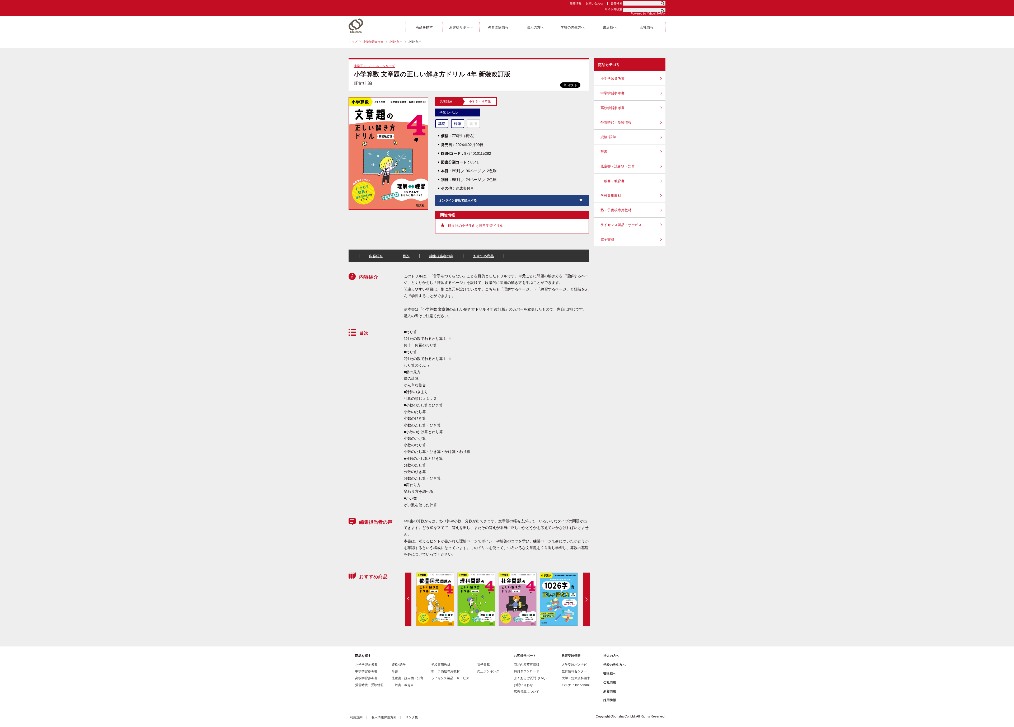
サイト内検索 (613, 9)
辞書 (603, 152)
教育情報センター (574, 671)
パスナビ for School (576, 685)
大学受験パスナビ (574, 665)
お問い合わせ (594, 3)
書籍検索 (616, 3)
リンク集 (411, 717)
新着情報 (575, 3)
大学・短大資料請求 (576, 678)
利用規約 (356, 717)
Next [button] (586, 599)
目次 (406, 256)
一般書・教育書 (612, 181)
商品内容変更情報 (526, 665)
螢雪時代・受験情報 (615, 122)
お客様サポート (525, 656)
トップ (353, 41)
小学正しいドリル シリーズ (374, 66)
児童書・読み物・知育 (617, 166)
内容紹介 (376, 256)
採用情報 (609, 700)
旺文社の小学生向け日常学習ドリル (475, 226)
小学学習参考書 (373, 41)
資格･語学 (608, 137)
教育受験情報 (571, 656)
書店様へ (609, 673)
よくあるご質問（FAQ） (531, 678)
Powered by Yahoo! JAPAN (648, 13)
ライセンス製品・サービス (621, 225)
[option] (442, 599)
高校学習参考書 (612, 108)
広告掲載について (526, 691)
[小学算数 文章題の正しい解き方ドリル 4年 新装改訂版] (388, 99)
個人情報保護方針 (384, 717)
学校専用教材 (610, 196)
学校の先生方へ (614, 665)
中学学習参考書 (612, 93)
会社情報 (609, 682)
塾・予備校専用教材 (615, 210)
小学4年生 (395, 41)
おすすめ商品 (483, 256)
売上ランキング (488, 671)
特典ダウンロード (526, 671)
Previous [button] (408, 599)
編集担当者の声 (441, 256)
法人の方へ (611, 656)
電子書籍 (607, 239)
